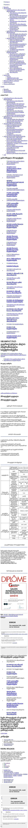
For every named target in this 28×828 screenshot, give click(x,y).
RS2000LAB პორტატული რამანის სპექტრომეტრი (15, 301)
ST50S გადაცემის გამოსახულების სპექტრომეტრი (12, 682)
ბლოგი (9, 76)
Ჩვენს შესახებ (8, 82)
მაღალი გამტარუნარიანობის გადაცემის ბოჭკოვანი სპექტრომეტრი (18, 65)
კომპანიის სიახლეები (13, 78)
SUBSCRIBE (4, 733)
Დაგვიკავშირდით (9, 84)
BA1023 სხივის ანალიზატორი (11, 713)
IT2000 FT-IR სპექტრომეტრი (12, 327)
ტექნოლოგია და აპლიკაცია (14, 79)
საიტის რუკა (7, 770)
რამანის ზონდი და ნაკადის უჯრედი (16, 106)
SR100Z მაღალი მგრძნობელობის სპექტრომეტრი (12, 237)
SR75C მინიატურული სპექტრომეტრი (14, 259)
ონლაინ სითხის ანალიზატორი (18, 34)
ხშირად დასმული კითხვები (11, 80)
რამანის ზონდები (13, 266)
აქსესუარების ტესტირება (16, 37)
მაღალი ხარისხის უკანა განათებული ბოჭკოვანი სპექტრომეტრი (16, 58)
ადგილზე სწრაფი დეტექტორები (16, 38)
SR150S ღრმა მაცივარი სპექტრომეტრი (14, 214)
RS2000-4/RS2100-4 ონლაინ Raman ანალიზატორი (13, 319)
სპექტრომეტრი (8, 92)
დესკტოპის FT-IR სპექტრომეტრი (16, 115)
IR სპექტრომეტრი (9, 772)
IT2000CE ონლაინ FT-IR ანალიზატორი (15, 274)
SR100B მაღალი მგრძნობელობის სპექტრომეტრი (12, 249)
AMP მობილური (8, 771)
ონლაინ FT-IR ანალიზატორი (18, 24)
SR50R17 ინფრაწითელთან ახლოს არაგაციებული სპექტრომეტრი (15, 183)
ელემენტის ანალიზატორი (17, 49)
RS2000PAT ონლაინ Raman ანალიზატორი (14, 292)
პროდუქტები (7, 8)
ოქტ (8, 73)
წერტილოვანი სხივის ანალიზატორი (17, 153)
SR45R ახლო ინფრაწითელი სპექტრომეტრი (12, 693)
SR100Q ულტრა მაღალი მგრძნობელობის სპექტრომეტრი (15, 225)
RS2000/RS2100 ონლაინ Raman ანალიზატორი (15, 309)
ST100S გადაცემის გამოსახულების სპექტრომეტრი (13, 194)
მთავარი (6, 7)
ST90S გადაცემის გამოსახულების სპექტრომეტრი (12, 204)
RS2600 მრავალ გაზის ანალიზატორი (14, 283)
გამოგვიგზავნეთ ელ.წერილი (9, 393)
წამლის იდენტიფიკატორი (17, 39)
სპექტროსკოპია (17, 774)
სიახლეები (7, 75)
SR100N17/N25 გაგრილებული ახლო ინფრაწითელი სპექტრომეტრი (14, 169)
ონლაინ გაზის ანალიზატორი (18, 35)
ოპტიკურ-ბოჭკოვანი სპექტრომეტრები (14, 136)
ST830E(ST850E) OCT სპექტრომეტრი (14, 336)
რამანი (15, 775)
